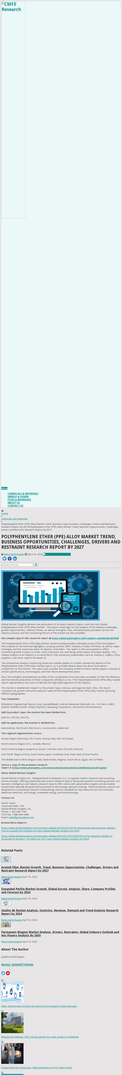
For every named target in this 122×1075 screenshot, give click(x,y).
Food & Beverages (19, 499)
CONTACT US (15, 505)
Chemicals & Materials (23, 493)
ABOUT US (14, 502)
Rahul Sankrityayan (14, 554)
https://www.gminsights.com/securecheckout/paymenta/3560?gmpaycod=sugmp (59, 767)
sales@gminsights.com (21, 817)
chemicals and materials (14, 518)
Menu (4, 488)
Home (4, 513)
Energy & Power (18, 496)
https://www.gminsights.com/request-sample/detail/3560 (85, 638)
